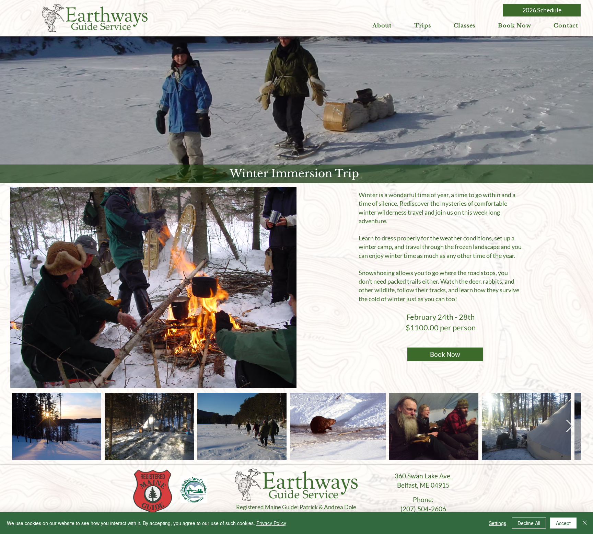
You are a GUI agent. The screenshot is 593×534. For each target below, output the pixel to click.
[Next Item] (569, 426)
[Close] (585, 523)
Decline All (529, 523)
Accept (563, 523)
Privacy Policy (271, 523)
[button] (382, 25)
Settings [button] (497, 523)
